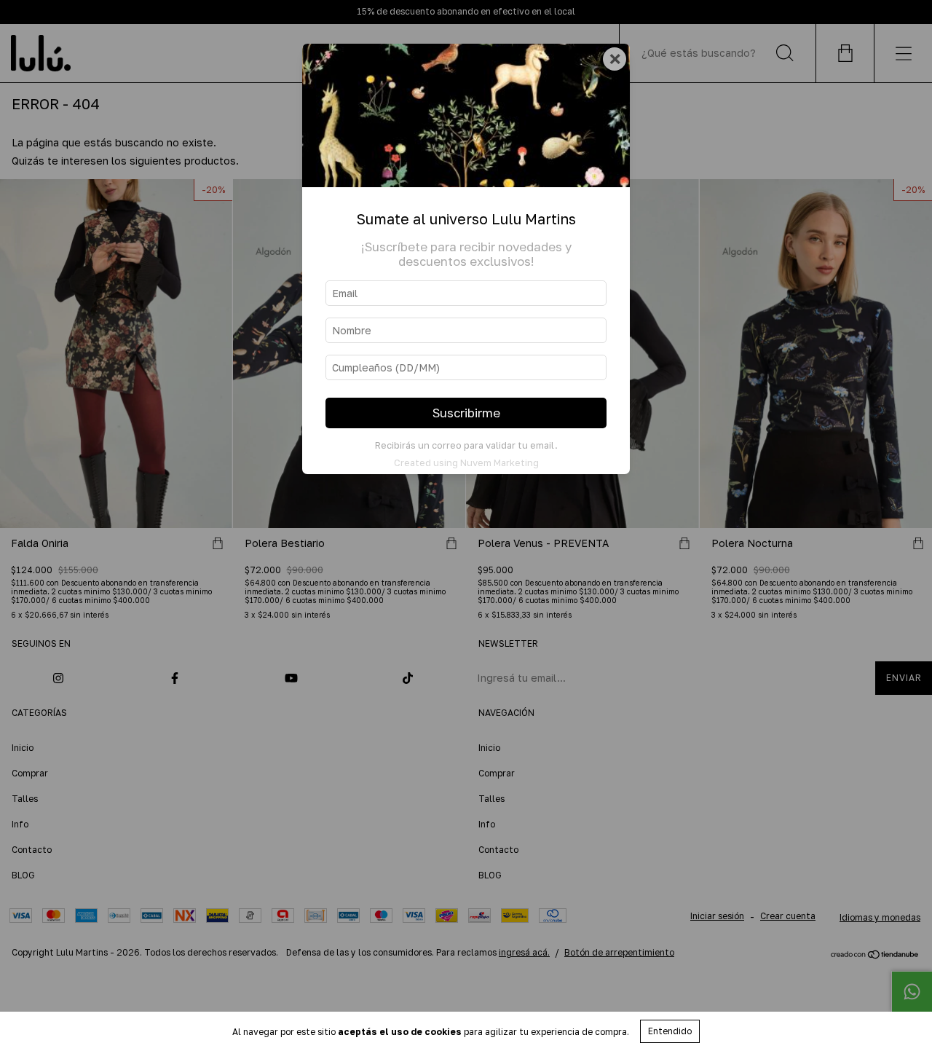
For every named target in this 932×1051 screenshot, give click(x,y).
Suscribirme (466, 413)
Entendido (670, 1031)
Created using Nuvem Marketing (466, 462)
